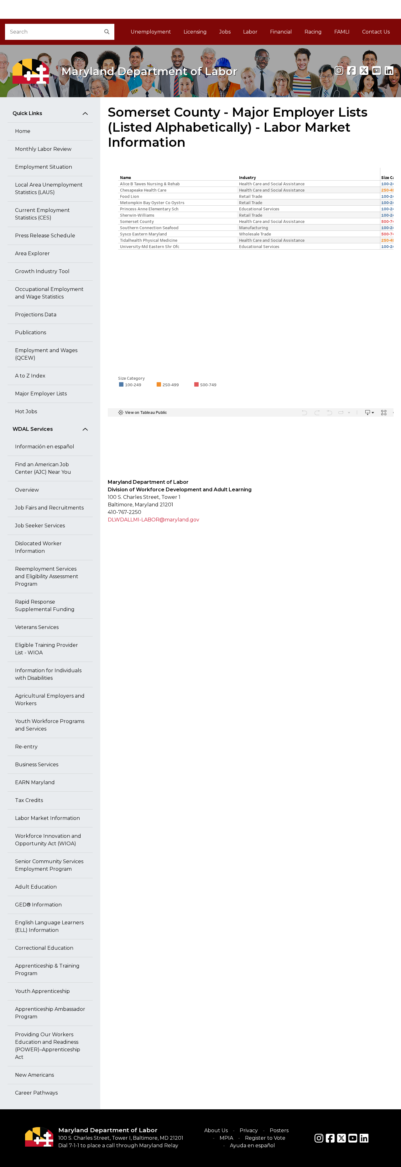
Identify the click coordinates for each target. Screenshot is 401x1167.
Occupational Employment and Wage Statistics (49, 293)
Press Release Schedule (45, 236)
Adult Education (36, 887)
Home (22, 131)
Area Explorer (32, 253)
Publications (30, 332)
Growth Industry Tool (42, 271)
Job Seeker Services (40, 526)
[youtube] (376, 71)
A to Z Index (30, 376)
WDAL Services (33, 429)
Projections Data (35, 315)
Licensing (195, 32)
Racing (313, 32)
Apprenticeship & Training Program (47, 969)
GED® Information (38, 905)
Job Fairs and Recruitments (49, 508)
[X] (364, 71)
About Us (216, 1130)
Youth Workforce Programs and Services (49, 725)
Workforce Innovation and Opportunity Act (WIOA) (48, 840)
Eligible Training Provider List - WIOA (46, 649)
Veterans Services (37, 627)
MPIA (226, 1138)
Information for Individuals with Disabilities (48, 674)
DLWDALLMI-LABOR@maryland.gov (153, 520)
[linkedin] (389, 71)
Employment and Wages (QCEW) (46, 354)
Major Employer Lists (41, 394)
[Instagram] (339, 71)
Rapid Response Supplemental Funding (45, 605)
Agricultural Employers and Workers (50, 699)
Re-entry (26, 747)
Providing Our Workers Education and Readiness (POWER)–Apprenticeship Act (47, 1046)
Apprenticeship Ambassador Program (50, 1013)
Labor (250, 32)
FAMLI (345, 34)
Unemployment (151, 32)
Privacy (249, 1130)
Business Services (36, 765)
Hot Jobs (26, 412)
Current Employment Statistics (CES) (42, 214)
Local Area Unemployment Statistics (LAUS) (49, 188)
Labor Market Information (47, 818)
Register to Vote (265, 1138)
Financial (281, 32)
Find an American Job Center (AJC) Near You (43, 468)
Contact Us (376, 32)
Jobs (225, 32)
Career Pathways (36, 1093)
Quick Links (27, 113)
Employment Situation (43, 167)
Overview (27, 490)
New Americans (34, 1075)
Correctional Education (44, 948)
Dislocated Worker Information (38, 547)
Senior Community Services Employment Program (49, 865)
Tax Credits (29, 800)
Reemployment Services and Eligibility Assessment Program (46, 576)
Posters (279, 1130)
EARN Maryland (35, 782)
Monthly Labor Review (43, 149)
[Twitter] (341, 1138)
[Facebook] (351, 71)
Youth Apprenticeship (42, 991)
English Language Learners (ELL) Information (49, 926)
